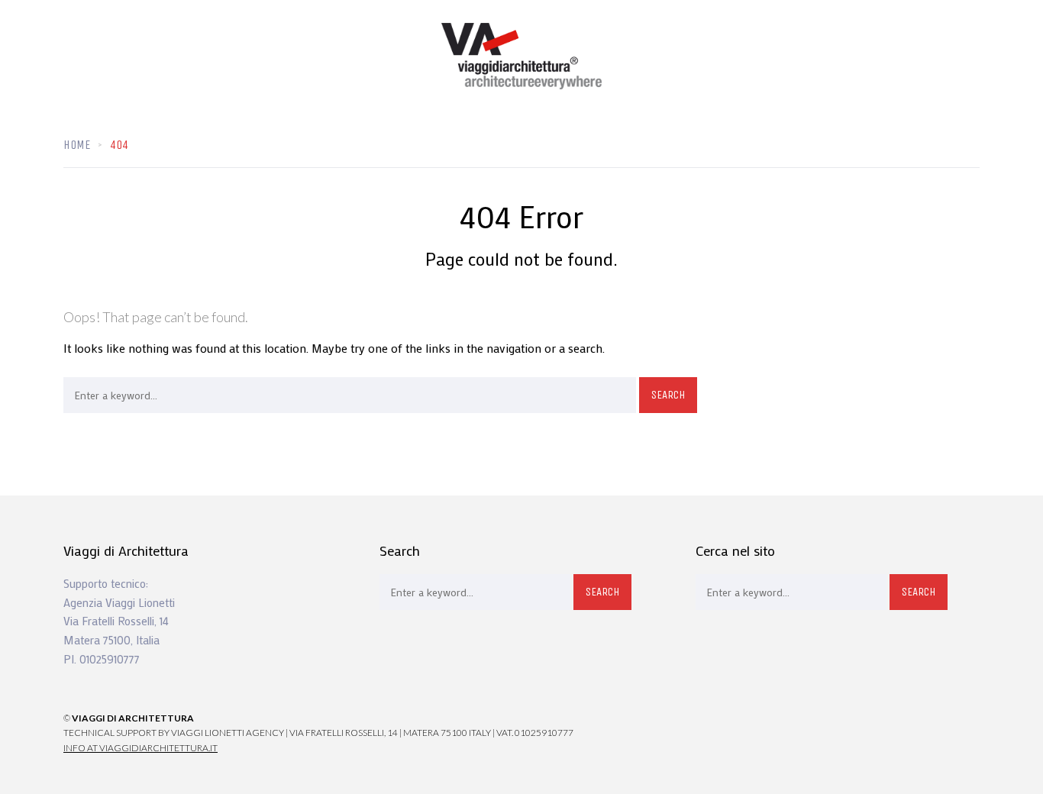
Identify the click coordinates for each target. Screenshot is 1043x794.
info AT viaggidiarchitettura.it (140, 748)
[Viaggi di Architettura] (521, 56)
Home (76, 144)
